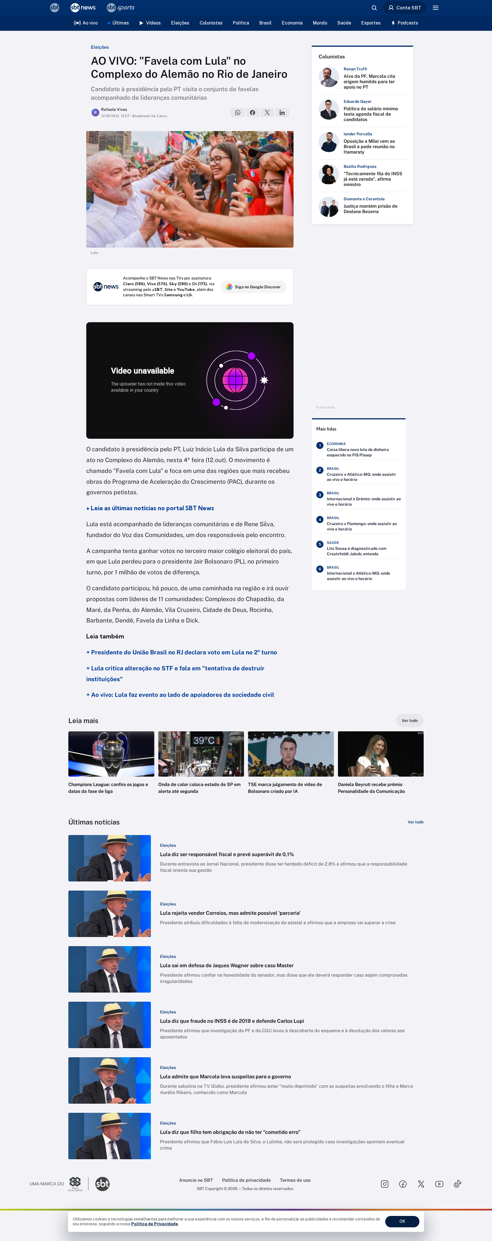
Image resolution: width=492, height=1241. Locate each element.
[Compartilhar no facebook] (252, 112)
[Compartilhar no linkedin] (282, 112)
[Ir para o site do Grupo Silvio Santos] (59, 1184)
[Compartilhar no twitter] (267, 112)
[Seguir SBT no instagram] (384, 1184)
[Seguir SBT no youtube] (439, 1184)
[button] (111, 771)
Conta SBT (408, 8)
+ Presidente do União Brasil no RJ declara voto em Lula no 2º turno (181, 652)
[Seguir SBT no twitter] (421, 1184)
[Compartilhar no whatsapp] (238, 112)
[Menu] (435, 7)
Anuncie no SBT (196, 1180)
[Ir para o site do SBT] (102, 1184)
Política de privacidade (246, 1180)
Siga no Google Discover (258, 287)
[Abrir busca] (374, 7)
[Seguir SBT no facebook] (402, 1184)
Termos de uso (295, 1180)
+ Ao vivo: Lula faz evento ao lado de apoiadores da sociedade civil (180, 694)
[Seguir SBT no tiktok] (457, 1184)
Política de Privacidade (154, 1224)
